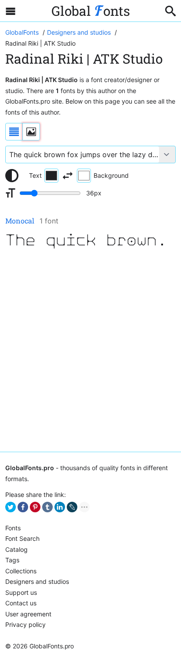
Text (35, 175)
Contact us (20, 603)
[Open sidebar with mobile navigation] (10, 11)
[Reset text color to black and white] (11, 175)
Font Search (22, 538)
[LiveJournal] (72, 507)
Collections (20, 571)
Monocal (19, 220)
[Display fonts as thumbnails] (31, 131)
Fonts (13, 528)
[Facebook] (23, 507)
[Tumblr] (47, 507)
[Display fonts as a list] (14, 131)
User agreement (28, 614)
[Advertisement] (90, 350)
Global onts (90, 10)
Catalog (16, 549)
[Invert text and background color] (67, 175)
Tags (12, 560)
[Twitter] (10, 507)
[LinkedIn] (59, 507)
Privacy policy (25, 624)
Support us (21, 592)
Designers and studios (37, 581)
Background (111, 175)
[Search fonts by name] (170, 11)
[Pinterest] (35, 507)
